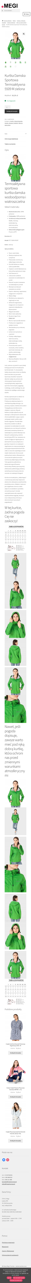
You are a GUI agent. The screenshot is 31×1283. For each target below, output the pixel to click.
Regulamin (5, 1247)
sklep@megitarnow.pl (8, 1184)
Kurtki (3, 24)
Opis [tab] (6, 134)
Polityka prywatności (8, 1242)
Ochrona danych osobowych (10, 1255)
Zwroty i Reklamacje (8, 1251)
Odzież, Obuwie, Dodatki (11, 123)
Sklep (14, 21)
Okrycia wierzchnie (21, 22)
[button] (23, 33)
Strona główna (7, 21)
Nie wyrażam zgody (19, 1277)
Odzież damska (11, 22)
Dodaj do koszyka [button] (15, 1053)
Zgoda (9, 1277)
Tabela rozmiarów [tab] (10, 144)
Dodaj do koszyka (12, 111)
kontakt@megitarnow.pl (9, 1182)
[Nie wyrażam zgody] (29, 1275)
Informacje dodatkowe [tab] (11, 139)
